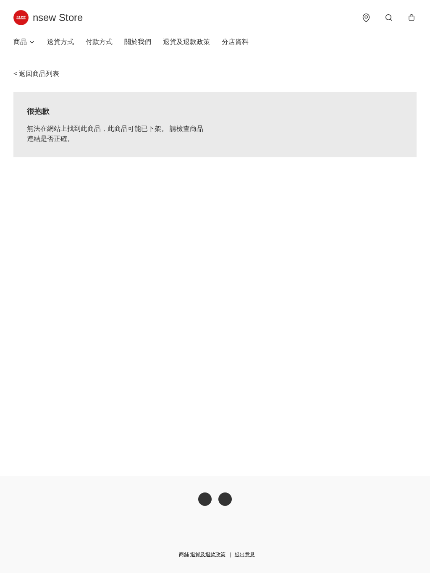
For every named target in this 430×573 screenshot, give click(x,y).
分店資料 (235, 41)
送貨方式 (60, 41)
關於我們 (137, 41)
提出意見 (245, 554)
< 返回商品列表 (36, 73)
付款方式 (99, 41)
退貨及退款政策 (186, 41)
